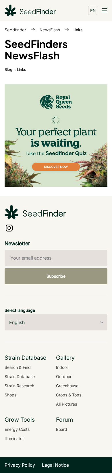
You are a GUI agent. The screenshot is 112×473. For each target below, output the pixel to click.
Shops (10, 394)
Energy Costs (17, 429)
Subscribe (56, 276)
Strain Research (19, 385)
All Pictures (66, 404)
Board (61, 429)
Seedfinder (15, 29)
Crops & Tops (68, 394)
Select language (20, 310)
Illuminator (14, 438)
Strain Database (20, 376)
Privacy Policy (20, 465)
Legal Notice (55, 465)
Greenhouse (67, 385)
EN (93, 10)
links (78, 29)
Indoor (62, 367)
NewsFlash (50, 29)
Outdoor (64, 376)
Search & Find (18, 367)
